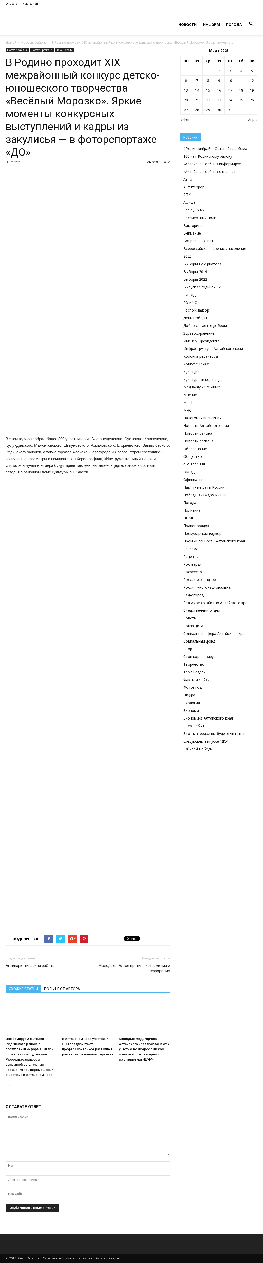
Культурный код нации (203, 379)
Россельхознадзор (199, 579)
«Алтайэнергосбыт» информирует (213, 163)
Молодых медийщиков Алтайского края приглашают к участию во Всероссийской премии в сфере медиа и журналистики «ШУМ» (144, 1049)
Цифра (189, 695)
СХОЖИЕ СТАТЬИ (23, 989)
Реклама (190, 548)
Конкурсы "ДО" (196, 364)
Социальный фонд (199, 641)
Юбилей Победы (198, 748)
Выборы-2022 (195, 279)
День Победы (195, 317)
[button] (251, 24)
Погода (234, 24)
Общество (192, 456)
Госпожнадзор (196, 310)
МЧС (187, 410)
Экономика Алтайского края (208, 718)
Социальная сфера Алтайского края (215, 633)
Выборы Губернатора (202, 263)
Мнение (190, 394)
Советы (190, 618)
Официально (194, 479)
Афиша (189, 202)
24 (230, 100)
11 (241, 80)
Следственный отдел (201, 610)
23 (219, 100)
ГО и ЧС (190, 302)
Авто (187, 179)
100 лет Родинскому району (207, 156)
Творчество (193, 664)
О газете (12, 3)
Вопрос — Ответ (198, 240)
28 (197, 109)
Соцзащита (193, 625)
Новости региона (41, 50)
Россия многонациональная (207, 587)
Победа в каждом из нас (204, 494)
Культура (191, 371)
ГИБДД (189, 294)
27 (186, 109)
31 (230, 109)
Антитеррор (193, 186)
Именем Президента (201, 340)
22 (208, 100)
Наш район (30, 3)
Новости (188, 24)
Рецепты (191, 556)
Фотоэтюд (192, 687)
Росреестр (192, 571)
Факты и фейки (196, 679)
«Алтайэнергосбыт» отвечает (209, 171)
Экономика (193, 710)
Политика (191, 510)
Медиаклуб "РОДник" (202, 387)
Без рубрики (194, 210)
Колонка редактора (200, 356)
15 (208, 90)
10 (230, 80)
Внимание (192, 233)
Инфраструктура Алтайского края (213, 348)
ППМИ (189, 518)
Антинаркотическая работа (30, 965)
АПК (187, 194)
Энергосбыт (193, 725)
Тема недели (65, 50)
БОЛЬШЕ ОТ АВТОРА (62, 989)
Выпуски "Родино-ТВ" (202, 287)
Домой (11, 42)
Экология (191, 702)
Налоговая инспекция (202, 417)
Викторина (192, 225)
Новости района (34, 42)
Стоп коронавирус (199, 656)
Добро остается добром (205, 325)
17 (230, 90)
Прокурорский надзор (202, 533)
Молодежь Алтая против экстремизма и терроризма (134, 968)
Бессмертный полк (199, 217)
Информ (211, 24)
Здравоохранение (198, 333)
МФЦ (187, 402)
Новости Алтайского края (206, 425)
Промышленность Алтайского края (214, 541)
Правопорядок (196, 525)
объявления (194, 464)
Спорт (188, 648)
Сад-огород (193, 594)
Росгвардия (193, 564)
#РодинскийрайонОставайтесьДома (215, 148)
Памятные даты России (203, 487)
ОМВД (189, 471)
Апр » (252, 119)
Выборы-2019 (195, 271)
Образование (195, 448)
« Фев (185, 119)
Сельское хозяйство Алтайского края (216, 602)
